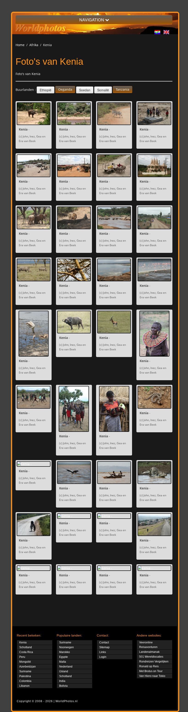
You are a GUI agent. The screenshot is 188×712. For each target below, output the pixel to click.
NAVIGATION (92, 19)
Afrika (33, 45)
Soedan (84, 90)
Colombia (25, 681)
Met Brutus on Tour (151, 671)
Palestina (25, 676)
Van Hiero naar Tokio (152, 676)
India (62, 681)
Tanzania (122, 89)
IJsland (63, 671)
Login (102, 657)
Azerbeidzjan (27, 666)
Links (102, 652)
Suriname (25, 671)
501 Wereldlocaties (151, 656)
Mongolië (25, 661)
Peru (22, 657)
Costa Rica (26, 652)
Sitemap (104, 647)
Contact (104, 642)
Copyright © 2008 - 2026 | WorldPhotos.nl (47, 701)
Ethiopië (45, 90)
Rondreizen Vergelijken (154, 661)
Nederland (65, 666)
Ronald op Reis (149, 666)
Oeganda (65, 89)
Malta (62, 661)
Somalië (103, 90)
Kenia (23, 642)
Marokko (64, 652)
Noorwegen (66, 647)
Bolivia (63, 685)
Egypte (63, 657)
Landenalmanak (149, 651)
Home (20, 45)
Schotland (25, 647)
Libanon (24, 685)
